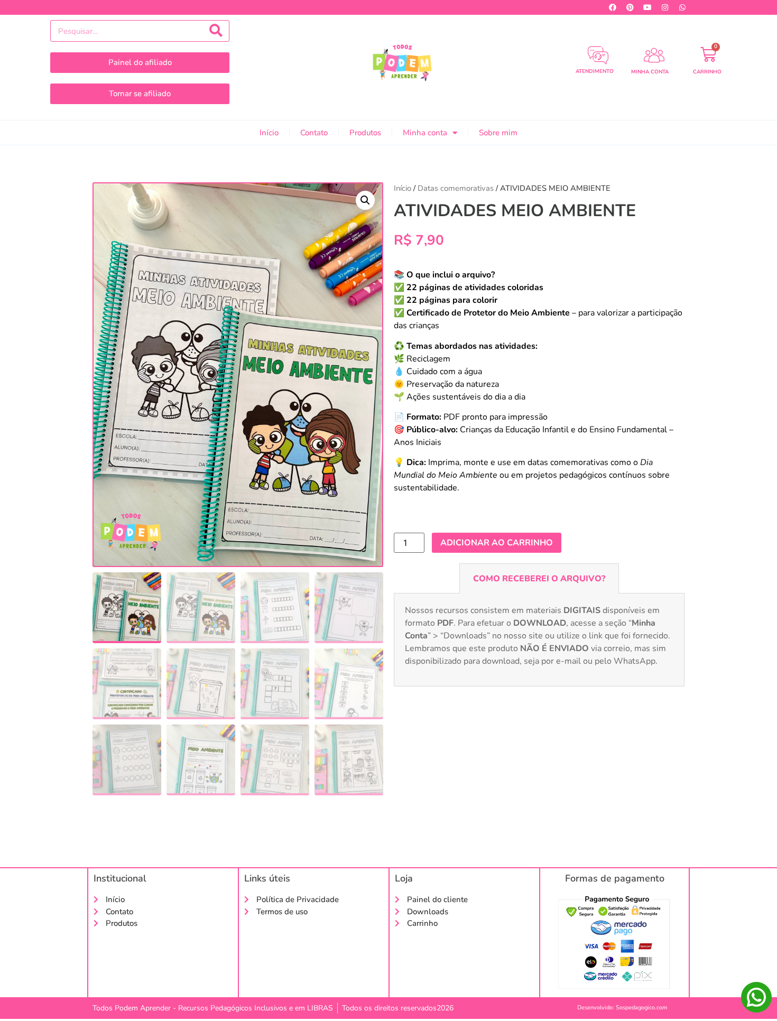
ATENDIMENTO (595, 71)
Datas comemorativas (456, 188)
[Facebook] (612, 7)
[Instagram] (665, 7)
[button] (365, 200)
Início (269, 132)
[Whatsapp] (682, 7)
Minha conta (425, 132)
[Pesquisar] (216, 31)
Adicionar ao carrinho (496, 543)
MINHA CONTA (650, 72)
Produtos (365, 132)
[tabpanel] (539, 639)
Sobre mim (498, 132)
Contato (314, 132)
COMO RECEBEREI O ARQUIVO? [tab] (539, 578)
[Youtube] (647, 7)
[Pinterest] (630, 7)
